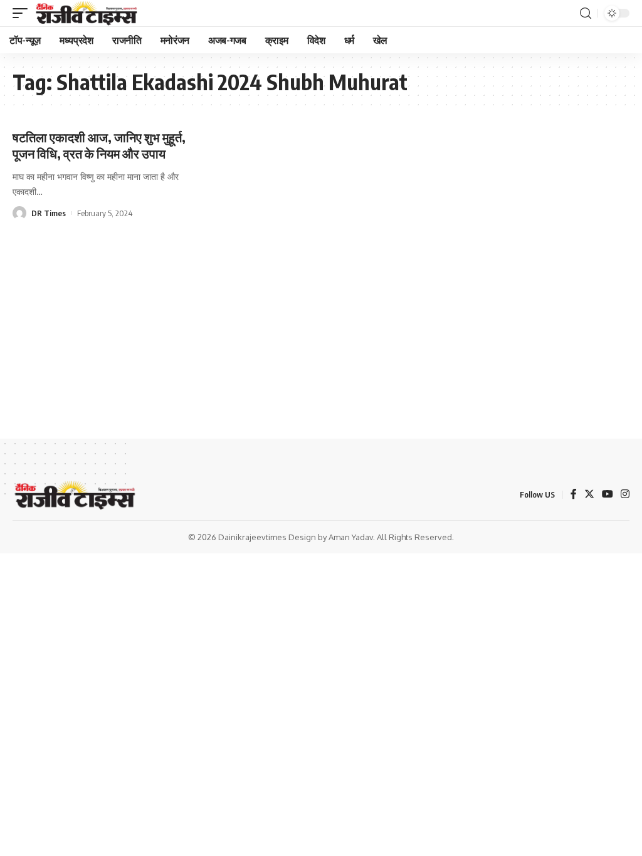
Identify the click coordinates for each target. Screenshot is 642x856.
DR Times (48, 213)
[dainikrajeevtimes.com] (88, 13)
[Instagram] (625, 495)
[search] (585, 13)
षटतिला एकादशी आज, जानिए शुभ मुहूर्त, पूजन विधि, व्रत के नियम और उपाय (99, 145)
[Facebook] (574, 495)
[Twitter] (589, 495)
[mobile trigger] (23, 13)
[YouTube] (607, 495)
